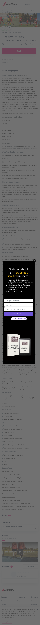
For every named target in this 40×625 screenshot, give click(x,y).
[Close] (34, 261)
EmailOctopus (22, 318)
